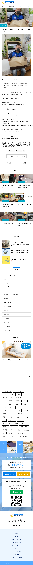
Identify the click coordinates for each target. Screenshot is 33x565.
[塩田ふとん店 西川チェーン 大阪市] (8, 2)
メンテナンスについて (9, 275)
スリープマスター (7, 404)
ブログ (16, 548)
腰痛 (23, 144)
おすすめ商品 (7, 326)
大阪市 (13, 145)
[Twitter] (16, 525)
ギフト (17, 401)
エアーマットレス (16, 142)
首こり (14, 436)
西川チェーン (7, 145)
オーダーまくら (12, 146)
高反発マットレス (6, 143)
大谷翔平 (5, 417)
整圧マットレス (7, 423)
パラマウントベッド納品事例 (11, 294)
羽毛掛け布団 (24, 426)
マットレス (27, 410)
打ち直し (20, 420)
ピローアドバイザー (17, 143)
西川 (6, 146)
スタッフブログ (7, 330)
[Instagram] (14, 525)
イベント (6, 283)
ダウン (17, 404)
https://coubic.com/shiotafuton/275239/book (13, 104)
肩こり (13, 430)
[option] (16, 352)
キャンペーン (7, 322)
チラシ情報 (6, 314)
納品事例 (6, 298)
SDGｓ (21, 388)
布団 (4, 420)
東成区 (18, 145)
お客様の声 (4, 25)
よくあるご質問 (16, 551)
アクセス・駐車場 (16, 557)
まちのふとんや (18, 391)
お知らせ (6, 310)
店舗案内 (16, 536)
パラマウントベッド (8, 407)
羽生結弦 (5, 430)
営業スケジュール (7, 413)
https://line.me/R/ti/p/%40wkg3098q (10, 131)
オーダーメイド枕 (7, 401)
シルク (13, 144)
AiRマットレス (12, 388)
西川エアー (5, 142)
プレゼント (6, 410)
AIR (10, 142)
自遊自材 (19, 144)
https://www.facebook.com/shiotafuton (11, 138)
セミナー (6, 279)
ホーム (16, 533)
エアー (18, 394)
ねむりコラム (7, 287)
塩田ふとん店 (24, 145)
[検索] (29, 376)
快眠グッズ (12, 420)
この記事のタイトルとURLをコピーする (16, 156)
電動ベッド (6, 436)
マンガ (5, 290)
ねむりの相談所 (7, 306)
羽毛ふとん (14, 426)
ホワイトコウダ (16, 410)
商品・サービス (16, 539)
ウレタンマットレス (8, 394)
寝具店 (26, 417)
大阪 (12, 417)
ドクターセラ (7, 144)
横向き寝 (27, 142)
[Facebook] (19, 525)
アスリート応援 (7, 302)
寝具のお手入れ (16, 545)
